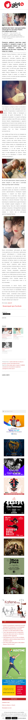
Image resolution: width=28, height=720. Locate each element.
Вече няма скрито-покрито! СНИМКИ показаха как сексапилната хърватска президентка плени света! (13, 367)
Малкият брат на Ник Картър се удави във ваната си (6, 336)
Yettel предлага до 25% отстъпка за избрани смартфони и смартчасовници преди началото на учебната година (14, 639)
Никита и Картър (20, 37)
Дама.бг (10, 303)
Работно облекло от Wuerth (8, 705)
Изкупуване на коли (6, 707)
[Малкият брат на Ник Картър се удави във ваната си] (7, 331)
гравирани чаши (5, 702)
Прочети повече (22, 718)
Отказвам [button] (14, 718)
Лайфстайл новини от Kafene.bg (14, 622)
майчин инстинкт (17, 35)
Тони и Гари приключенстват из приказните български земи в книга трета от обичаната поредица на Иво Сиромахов (13, 634)
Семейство (5, 34)
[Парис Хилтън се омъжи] (18, 331)
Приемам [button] (8, 718)
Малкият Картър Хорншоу (9, 37)
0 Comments (10, 38)
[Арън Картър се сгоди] (7, 345)
